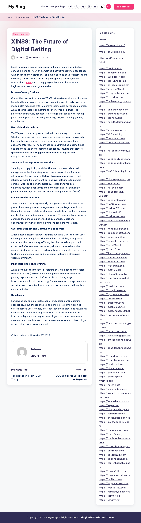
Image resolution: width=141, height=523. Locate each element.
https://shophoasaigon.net (114, 417)
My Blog (16, 6)
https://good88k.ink (110, 245)
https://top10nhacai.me (112, 80)
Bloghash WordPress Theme (97, 517)
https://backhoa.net (110, 298)
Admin (36, 349)
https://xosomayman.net (113, 130)
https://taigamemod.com (113, 430)
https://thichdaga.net (111, 97)
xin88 (29, 82)
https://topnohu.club (110, 117)
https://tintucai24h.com (112, 454)
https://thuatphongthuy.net (114, 446)
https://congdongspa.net (113, 356)
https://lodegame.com (112, 265)
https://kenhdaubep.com (113, 389)
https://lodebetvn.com (112, 261)
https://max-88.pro (110, 269)
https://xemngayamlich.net (114, 491)
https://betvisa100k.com (113, 331)
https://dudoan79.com (112, 208)
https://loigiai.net (109, 405)
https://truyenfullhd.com (113, 471)
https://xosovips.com (111, 187)
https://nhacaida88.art (112, 212)
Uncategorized (20, 34)
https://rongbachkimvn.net (114, 93)
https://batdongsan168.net (114, 310)
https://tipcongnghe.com (113, 458)
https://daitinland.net (111, 364)
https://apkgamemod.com (114, 294)
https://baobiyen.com (111, 302)
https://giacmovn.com (111, 368)
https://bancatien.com (112, 138)
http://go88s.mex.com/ (112, 58)
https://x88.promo (109, 183)
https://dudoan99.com (112, 216)
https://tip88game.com (112, 204)
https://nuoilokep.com (111, 286)
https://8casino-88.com (113, 72)
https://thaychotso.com (112, 290)
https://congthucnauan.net (114, 360)
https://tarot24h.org (110, 434)
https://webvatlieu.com (112, 487)
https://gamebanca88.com (114, 232)
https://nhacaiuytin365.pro (114, 179)
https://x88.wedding (111, 134)
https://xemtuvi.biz (109, 495)
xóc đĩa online (107, 32)
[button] (124, 7)
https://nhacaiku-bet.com (114, 228)
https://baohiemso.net (112, 306)
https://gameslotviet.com (113, 241)
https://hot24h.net (109, 384)
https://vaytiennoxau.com (113, 483)
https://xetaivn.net (109, 499)
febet (102, 62)
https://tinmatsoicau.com (113, 109)
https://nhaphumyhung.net (114, 409)
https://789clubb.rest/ (112, 45)
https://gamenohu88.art (113, 237)
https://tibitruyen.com (111, 450)
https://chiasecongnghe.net (115, 335)
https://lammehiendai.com (114, 401)
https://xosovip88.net (111, 89)
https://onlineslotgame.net (114, 84)
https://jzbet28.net (110, 249)
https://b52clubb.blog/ (112, 51)
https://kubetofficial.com (113, 257)
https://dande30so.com (112, 199)
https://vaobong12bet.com (114, 158)
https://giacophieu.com (112, 372)
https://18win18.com (110, 68)
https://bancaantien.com (113, 113)
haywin (103, 39)
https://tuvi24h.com (110, 479)
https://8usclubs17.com (112, 76)
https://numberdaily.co (112, 413)
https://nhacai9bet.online (113, 274)
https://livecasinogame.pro (114, 253)
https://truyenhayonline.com (115, 475)
